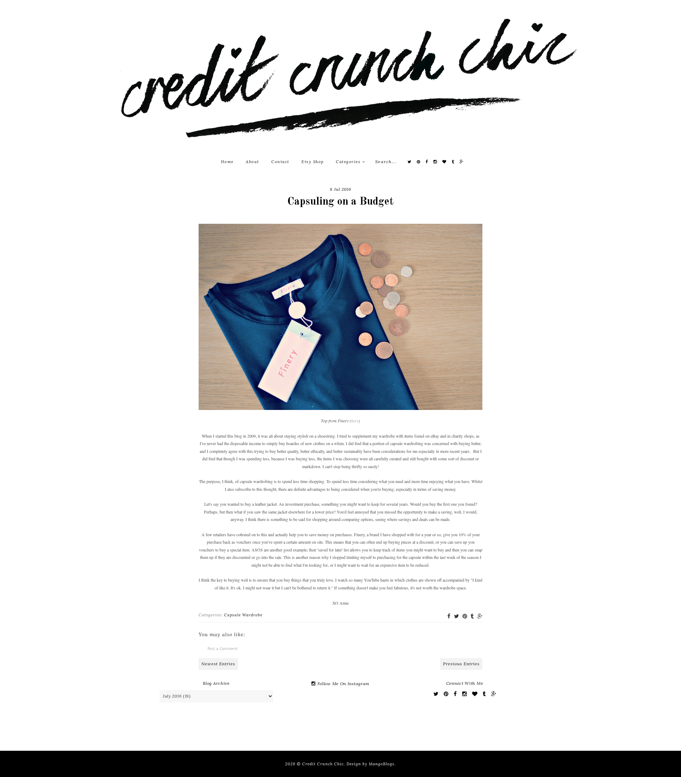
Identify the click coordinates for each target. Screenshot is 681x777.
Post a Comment (222, 648)
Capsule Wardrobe (243, 614)
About (252, 161)
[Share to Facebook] (448, 616)
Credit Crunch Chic (323, 763)
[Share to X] (456, 616)
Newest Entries (218, 663)
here (355, 420)
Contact (280, 161)
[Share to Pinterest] (465, 616)
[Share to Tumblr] (472, 616)
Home (227, 161)
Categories (349, 161)
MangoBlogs (381, 763)
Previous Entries (461, 663)
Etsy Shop (312, 161)
